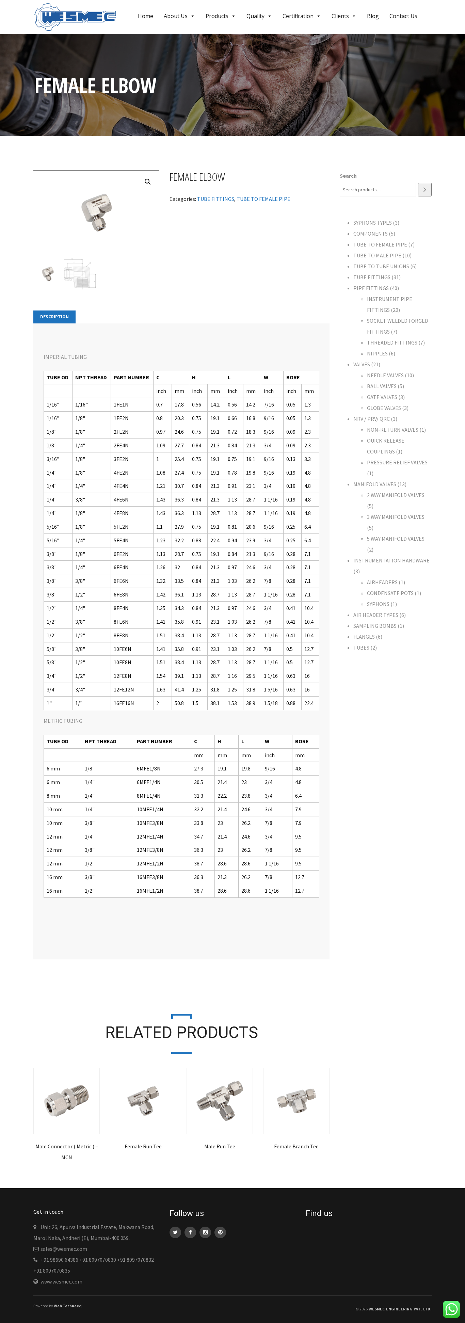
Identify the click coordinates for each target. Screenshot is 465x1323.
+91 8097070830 (97, 1259)
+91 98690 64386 (59, 1259)
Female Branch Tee (296, 1146)
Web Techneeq (68, 1305)
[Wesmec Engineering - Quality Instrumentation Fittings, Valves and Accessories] (78, 16)
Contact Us (403, 16)
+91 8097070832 (135, 1259)
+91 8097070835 (51, 1270)
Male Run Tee (219, 1146)
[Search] (425, 189)
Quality (255, 16)
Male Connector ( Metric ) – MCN (66, 1152)
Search (348, 175)
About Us (176, 16)
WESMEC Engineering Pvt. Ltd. (400, 1308)
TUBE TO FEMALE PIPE (263, 198)
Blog (373, 16)
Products (217, 16)
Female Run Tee (143, 1146)
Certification (298, 16)
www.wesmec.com (61, 1281)
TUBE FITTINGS (215, 198)
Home (145, 16)
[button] (148, 182)
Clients (340, 16)
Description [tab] (54, 317)
